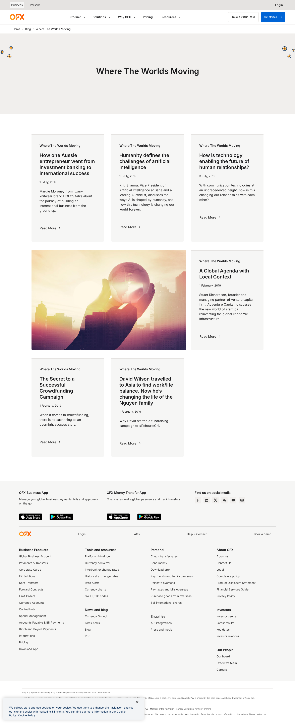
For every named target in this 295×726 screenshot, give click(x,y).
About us (222, 556)
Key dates (223, 629)
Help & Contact (197, 534)
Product (75, 17)
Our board (223, 656)
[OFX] (17, 17)
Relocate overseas (163, 582)
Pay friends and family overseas (172, 576)
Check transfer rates (164, 556)
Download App (29, 649)
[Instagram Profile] (242, 500)
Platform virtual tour (98, 556)
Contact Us (224, 563)
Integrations (27, 635)
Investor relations (228, 636)
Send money (159, 563)
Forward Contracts (31, 589)
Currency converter (97, 563)
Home (16, 29)
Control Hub (27, 609)
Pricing (148, 17)
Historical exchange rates (101, 576)
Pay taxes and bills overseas (169, 589)
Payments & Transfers (33, 563)
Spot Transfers (28, 582)
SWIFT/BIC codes (96, 596)
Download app (160, 569)
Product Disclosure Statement (236, 582)
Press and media (162, 629)
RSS (87, 636)
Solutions (99, 17)
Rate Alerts (92, 582)
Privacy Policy (226, 596)
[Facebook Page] (198, 500)
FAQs (136, 534)
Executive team (227, 663)
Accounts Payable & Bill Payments (41, 622)
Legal (220, 569)
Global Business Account (35, 556)
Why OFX (124, 17)
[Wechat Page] (224, 500)
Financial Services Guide (232, 589)
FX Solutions (27, 576)
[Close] (137, 702)
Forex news (92, 623)
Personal (35, 5)
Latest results (225, 623)
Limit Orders (27, 596)
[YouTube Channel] (233, 500)
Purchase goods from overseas (171, 596)
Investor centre (226, 616)
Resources (169, 17)
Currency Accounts (31, 602)
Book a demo (262, 534)
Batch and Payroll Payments (37, 629)
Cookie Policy (26, 715)
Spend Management (32, 616)
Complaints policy (228, 576)
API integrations (161, 623)
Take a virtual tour (243, 16)
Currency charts (95, 589)
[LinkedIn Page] (206, 500)
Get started (270, 16)
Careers (222, 669)
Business (17, 5)
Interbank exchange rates (102, 569)
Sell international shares (166, 602)
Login (81, 534)
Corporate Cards (30, 569)
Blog (28, 29)
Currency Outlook (96, 616)
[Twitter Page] (215, 500)
